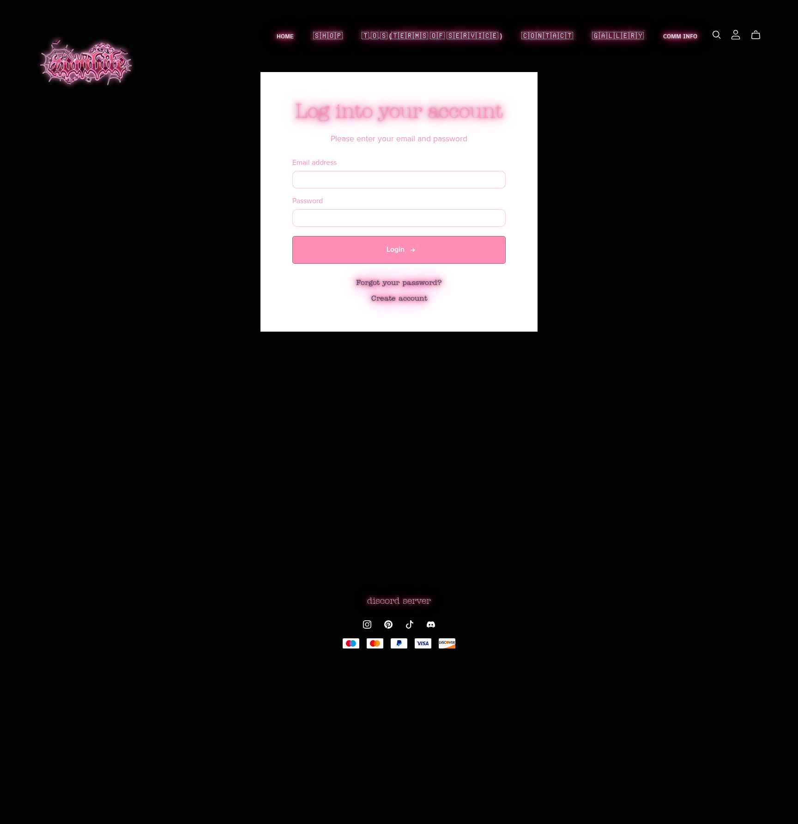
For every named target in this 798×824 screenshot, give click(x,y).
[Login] (735, 34)
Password (307, 201)
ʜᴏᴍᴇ (285, 36)
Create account (399, 299)
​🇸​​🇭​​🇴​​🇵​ (328, 36)
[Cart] (759, 35)
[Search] (717, 34)
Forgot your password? (399, 283)
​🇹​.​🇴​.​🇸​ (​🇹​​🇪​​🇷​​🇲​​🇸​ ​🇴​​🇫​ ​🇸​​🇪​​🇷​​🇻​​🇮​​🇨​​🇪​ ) (432, 36)
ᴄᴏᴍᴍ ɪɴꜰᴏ (680, 36)
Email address (314, 162)
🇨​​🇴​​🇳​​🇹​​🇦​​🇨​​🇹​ (547, 36)
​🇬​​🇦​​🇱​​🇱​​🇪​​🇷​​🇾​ (618, 36)
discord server (399, 601)
